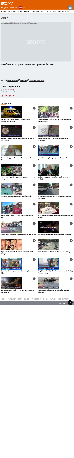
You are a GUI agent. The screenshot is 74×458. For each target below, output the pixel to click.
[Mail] (13, 95)
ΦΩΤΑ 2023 (23, 80)
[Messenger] (6, 95)
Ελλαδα (12, 89)
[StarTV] (22, 8)
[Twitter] (9, 95)
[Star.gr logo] (7, 3)
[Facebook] (2, 95)
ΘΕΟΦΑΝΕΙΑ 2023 (12, 80)
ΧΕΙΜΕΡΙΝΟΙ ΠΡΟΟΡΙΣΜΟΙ (36, 80)
